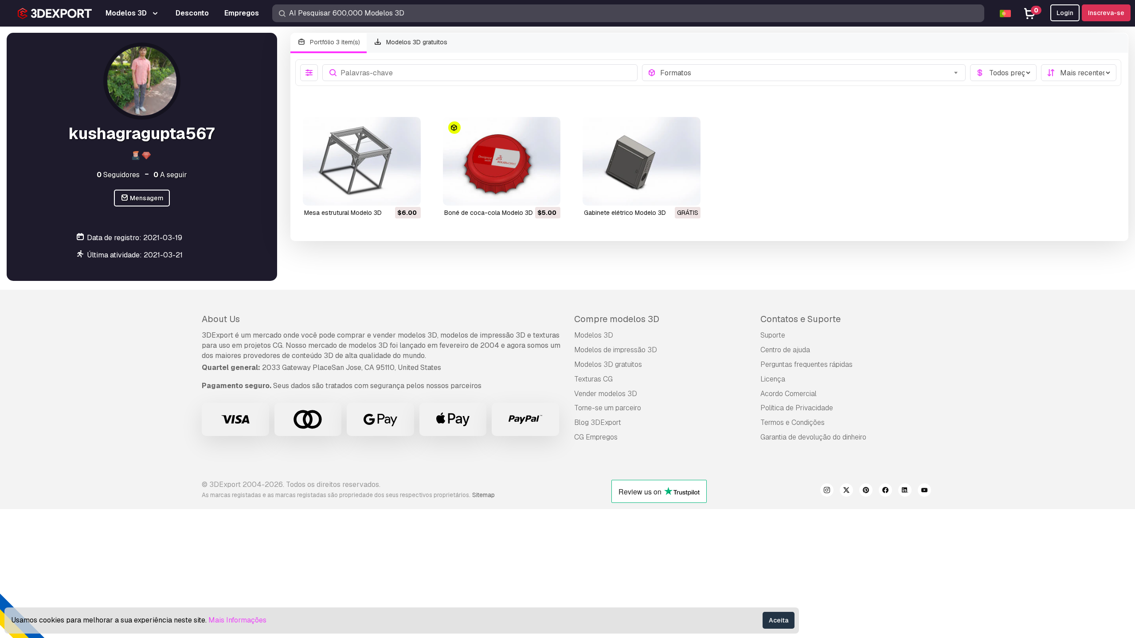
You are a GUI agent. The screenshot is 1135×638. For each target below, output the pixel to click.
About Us (221, 319)
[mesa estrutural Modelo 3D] (362, 161)
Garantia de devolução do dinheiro (813, 437)
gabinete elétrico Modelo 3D (625, 213)
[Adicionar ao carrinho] (390, 193)
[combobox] (810, 72)
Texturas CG (593, 379)
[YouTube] (924, 491)
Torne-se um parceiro (607, 407)
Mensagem (146, 198)
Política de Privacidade (796, 407)
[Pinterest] (866, 491)
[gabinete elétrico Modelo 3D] (642, 161)
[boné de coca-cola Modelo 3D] (502, 161)
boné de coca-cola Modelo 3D (488, 213)
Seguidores (118, 174)
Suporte (772, 335)
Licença (772, 379)
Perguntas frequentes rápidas (806, 364)
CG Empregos (596, 437)
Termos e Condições (792, 422)
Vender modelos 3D (605, 393)
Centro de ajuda (785, 349)
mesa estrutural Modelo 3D (343, 213)
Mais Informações (237, 620)
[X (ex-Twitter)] (846, 491)
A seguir (170, 174)
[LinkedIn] (905, 491)
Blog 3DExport (597, 422)
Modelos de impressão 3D (615, 349)
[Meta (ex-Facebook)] (885, 491)
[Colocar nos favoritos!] (408, 193)
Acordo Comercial (788, 393)
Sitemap (483, 495)
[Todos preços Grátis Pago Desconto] (1003, 72)
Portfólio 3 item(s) (334, 42)
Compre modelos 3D (616, 319)
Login (1065, 13)
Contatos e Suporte (800, 319)
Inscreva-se (1106, 13)
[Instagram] (827, 491)
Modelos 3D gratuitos (415, 42)
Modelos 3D (593, 335)
